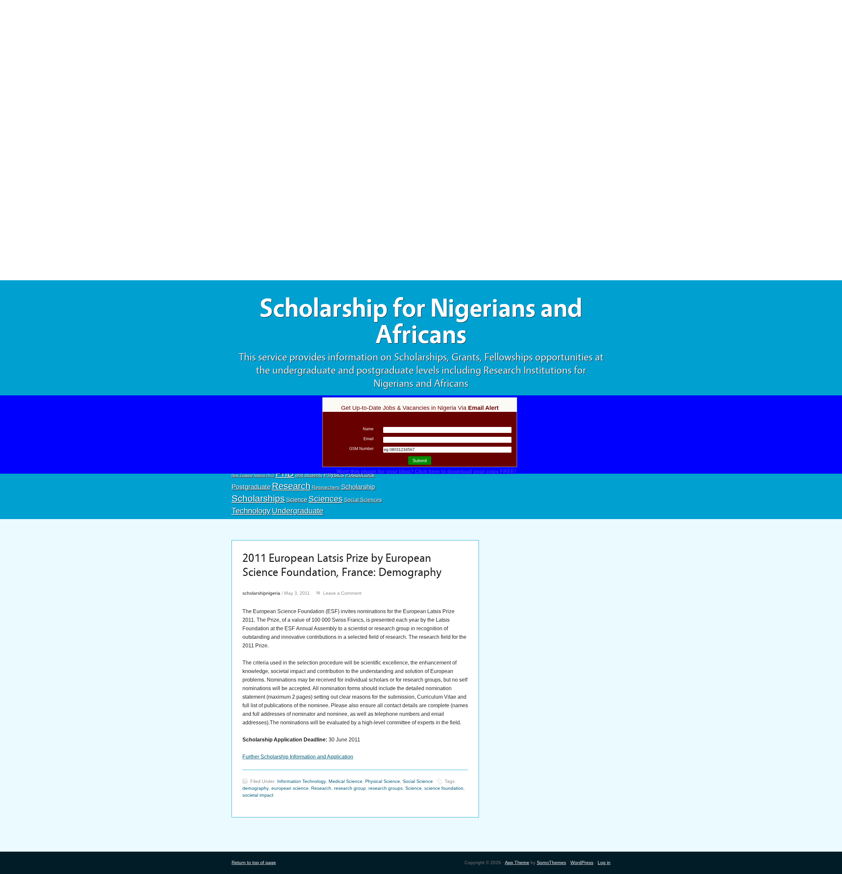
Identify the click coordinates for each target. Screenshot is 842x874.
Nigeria (259, 475)
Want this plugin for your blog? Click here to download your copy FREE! (426, 471)
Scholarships (258, 498)
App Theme (517, 862)
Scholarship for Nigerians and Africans (421, 321)
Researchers (326, 487)
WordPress (581, 862)
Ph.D (270, 475)
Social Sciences (363, 500)
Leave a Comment (342, 593)
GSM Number (361, 448)
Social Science (418, 781)
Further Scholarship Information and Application (297, 757)
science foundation (443, 788)
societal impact (257, 795)
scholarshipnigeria (261, 593)
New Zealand (242, 475)
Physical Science (382, 781)
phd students (308, 475)
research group (350, 788)
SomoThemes (551, 862)
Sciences (326, 498)
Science (296, 499)
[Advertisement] (421, 48)
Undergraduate (297, 511)
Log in (604, 862)
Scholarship (358, 486)
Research (291, 486)
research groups (385, 788)
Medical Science (345, 781)
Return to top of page (254, 862)
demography (255, 788)
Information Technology (301, 781)
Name (368, 429)
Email (368, 439)
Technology (251, 510)
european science (290, 788)
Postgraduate (251, 486)
